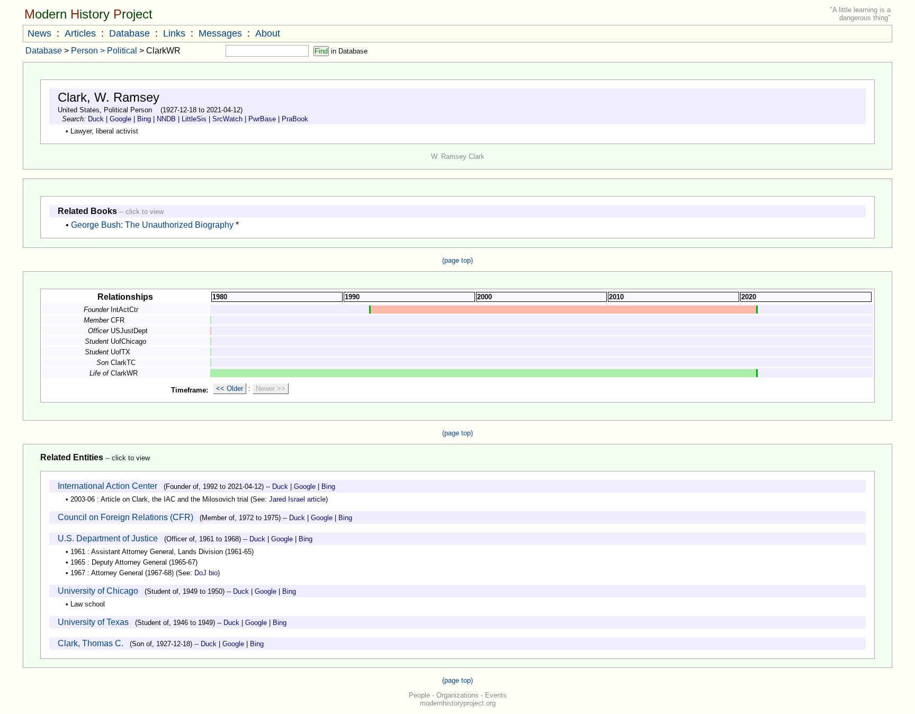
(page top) (457, 260)
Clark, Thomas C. (90, 643)
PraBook (295, 119)
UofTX (120, 352)
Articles (80, 33)
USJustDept (129, 331)
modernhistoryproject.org (458, 703)
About (267, 33)
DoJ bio (206, 573)
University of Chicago (98, 590)
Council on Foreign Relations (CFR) (125, 517)
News (39, 33)
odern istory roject (88, 14)
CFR (117, 320)
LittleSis (194, 119)
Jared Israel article (297, 499)
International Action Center (107, 485)
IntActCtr (124, 310)
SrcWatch (227, 119)
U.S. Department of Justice (108, 538)
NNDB (166, 119)
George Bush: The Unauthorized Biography (152, 224)
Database (129, 33)
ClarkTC (123, 363)
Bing (144, 119)
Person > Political (104, 50)
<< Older (229, 388)
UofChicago (128, 341)
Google (120, 119)
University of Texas (93, 622)
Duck (96, 119)
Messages (220, 33)
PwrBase (262, 119)
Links (174, 33)
